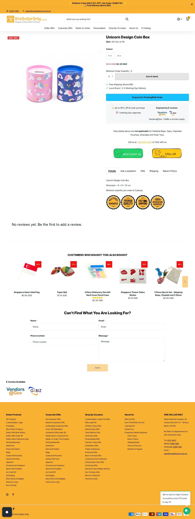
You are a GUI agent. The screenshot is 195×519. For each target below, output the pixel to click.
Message (104, 335)
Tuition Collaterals (92, 449)
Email (102, 320)
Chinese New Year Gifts (94, 462)
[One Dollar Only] (128, 153)
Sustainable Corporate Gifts (57, 426)
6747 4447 (171, 440)
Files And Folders (13, 449)
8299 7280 (14, 11)
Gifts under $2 (91, 422)
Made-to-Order (83, 28)
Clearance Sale (91, 479)
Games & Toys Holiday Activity (97, 469)
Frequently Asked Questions (136, 432)
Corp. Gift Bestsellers (54, 429)
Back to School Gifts (93, 455)
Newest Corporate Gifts (55, 422)
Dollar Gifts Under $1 (14, 436)
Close (192, 4)
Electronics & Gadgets (15, 479)
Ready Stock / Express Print (57, 436)
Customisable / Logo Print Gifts (97, 419)
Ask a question (128, 171)
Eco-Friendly (11, 485)
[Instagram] (7, 494)
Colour (109, 49)
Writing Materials (13, 442)
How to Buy (132, 436)
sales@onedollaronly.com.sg (38, 11)
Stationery (10, 446)
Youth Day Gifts (91, 436)
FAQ (143, 171)
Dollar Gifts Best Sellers (15, 432)
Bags (8, 452)
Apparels (9, 462)
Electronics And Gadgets (55, 479)
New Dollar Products (14, 429)
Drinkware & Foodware (15, 465)
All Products (11, 419)
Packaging (10, 475)
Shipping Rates (133, 442)
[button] (112, 73)
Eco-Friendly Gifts (92, 472)
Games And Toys (13, 459)
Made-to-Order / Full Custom (57, 439)
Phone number (37, 335)
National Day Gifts (92, 429)
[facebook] (13, 495)
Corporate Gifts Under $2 (56, 432)
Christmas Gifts (91, 465)
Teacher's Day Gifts (93, 442)
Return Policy (170, 171)
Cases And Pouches (14, 455)
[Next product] (185, 281)
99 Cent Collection (92, 475)
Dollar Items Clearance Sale (17, 439)
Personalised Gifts (92, 439)
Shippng (153, 171)
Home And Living (52, 482)
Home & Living (12, 482)
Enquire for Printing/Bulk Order (147, 97)
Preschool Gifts (91, 452)
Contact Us (129, 429)
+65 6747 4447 (144, 142)
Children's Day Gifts (93, 426)
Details (112, 171)
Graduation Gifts (91, 446)
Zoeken (127, 19)
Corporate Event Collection (96, 459)
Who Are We (130, 419)
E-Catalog (146, 28)
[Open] (7, 512)
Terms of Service (134, 446)
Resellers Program (134, 449)
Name (34, 320)
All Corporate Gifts (53, 419)
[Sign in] (179, 19)
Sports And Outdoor (14, 469)
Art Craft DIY (11, 472)
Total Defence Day (92, 432)
